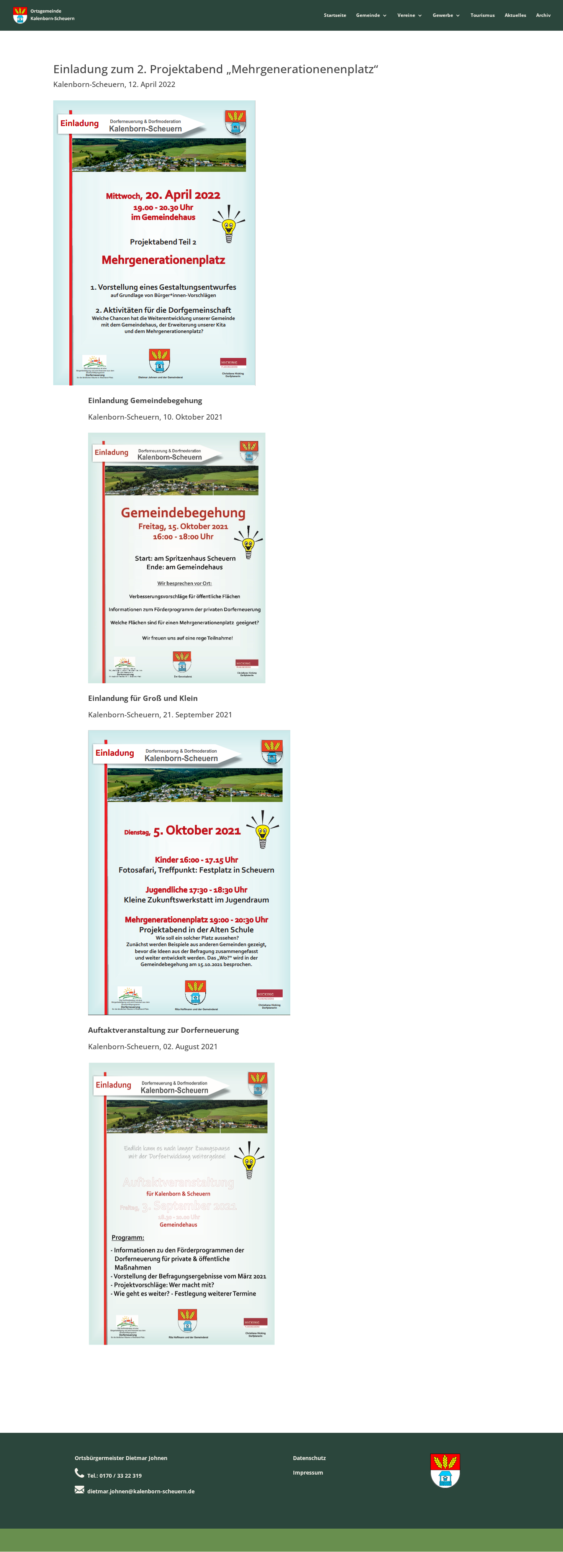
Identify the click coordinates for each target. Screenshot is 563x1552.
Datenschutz (309, 1458)
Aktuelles (515, 15)
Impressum (308, 1472)
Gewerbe (443, 15)
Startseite (335, 15)
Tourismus (483, 15)
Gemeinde (368, 15)
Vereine (406, 15)
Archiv (543, 15)
